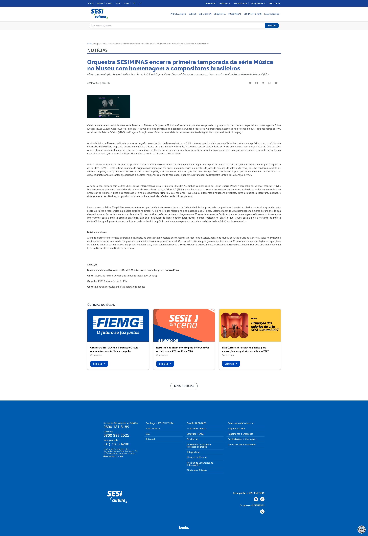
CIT (140, 3)
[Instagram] (262, 499)
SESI (118, 3)
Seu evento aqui (252, 14)
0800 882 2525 (116, 435)
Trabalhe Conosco (196, 428)
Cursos (192, 14)
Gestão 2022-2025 (196, 423)
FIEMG (100, 3)
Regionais (223, 3)
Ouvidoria (192, 439)
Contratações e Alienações (242, 439)
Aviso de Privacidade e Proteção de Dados (199, 445)
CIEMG (109, 3)
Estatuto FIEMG (195, 433)
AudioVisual (234, 14)
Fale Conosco (274, 3)
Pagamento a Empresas (240, 433)
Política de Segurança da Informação (200, 464)
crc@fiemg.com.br (114, 456)
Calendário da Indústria (240, 423)
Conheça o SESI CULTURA (160, 423)
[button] (250, 83)
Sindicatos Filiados (197, 470)
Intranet (150, 439)
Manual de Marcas (197, 457)
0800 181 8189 (116, 426)
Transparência (256, 3)
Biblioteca (205, 14)
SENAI (126, 3)
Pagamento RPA (236, 428)
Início (91, 3)
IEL (133, 3)
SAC (148, 433)
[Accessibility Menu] (361, 529)
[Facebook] (256, 499)
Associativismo (240, 3)
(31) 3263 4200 (116, 443)
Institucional (210, 3)
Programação (178, 14)
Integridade (193, 452)
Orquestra (220, 14)
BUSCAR (272, 25)
